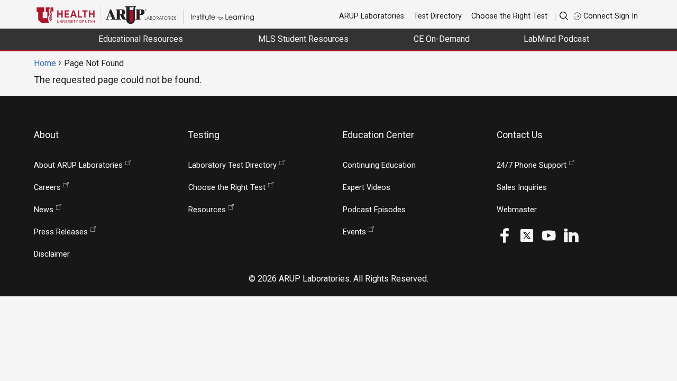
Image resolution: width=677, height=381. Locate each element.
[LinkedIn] (571, 234)
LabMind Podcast (556, 39)
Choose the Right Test (509, 16)
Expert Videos (366, 187)
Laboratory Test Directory (232, 165)
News (43, 209)
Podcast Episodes (374, 209)
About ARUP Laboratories (78, 165)
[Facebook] (505, 234)
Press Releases (61, 232)
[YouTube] (549, 234)
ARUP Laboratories (371, 16)
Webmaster (517, 209)
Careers (47, 187)
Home (45, 63)
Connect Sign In (609, 16)
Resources (207, 209)
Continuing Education (379, 165)
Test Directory (438, 16)
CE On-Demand (442, 39)
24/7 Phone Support (531, 165)
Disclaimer (52, 254)
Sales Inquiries (522, 187)
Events (354, 232)
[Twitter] (527, 234)
